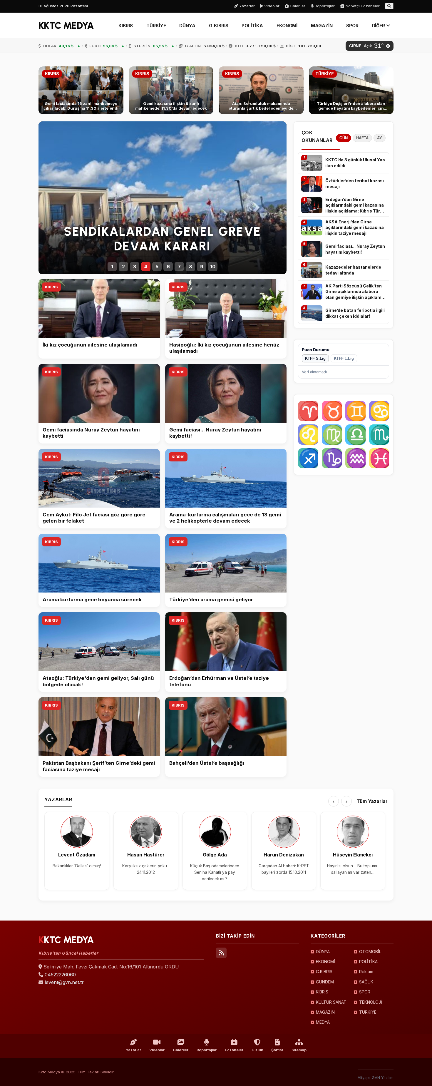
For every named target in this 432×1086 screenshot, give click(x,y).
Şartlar (277, 1050)
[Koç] (308, 411)
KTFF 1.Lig (344, 358)
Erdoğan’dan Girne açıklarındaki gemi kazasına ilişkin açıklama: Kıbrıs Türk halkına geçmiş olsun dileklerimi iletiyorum (354, 205)
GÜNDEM (325, 981)
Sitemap (299, 1050)
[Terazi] (355, 434)
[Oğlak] (332, 458)
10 (212, 267)
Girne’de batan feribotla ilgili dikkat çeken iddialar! (355, 313)
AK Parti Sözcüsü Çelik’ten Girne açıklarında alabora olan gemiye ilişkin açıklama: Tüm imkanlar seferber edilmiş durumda (355, 291)
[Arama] (389, 6)
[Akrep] (379, 434)
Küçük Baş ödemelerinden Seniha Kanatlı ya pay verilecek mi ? (214, 872)
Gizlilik (257, 1050)
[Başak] (332, 434)
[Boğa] (332, 411)
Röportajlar (324, 6)
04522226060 (60, 975)
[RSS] (221, 953)
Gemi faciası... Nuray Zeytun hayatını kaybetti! (355, 249)
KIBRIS (125, 26)
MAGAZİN (321, 26)
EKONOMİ (287, 26)
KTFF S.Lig (315, 358)
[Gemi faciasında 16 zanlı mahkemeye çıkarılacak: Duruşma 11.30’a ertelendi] (80, 90)
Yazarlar (246, 6)
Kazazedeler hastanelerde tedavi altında (353, 270)
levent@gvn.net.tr (64, 982)
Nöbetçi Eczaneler (362, 6)
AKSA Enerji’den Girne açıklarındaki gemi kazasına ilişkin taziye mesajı (354, 227)
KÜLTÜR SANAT (331, 1002)
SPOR (352, 26)
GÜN (343, 138)
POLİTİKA (252, 26)
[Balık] (379, 458)
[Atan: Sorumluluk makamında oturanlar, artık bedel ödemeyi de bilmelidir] (261, 90)
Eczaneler (234, 1050)
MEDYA (323, 1022)
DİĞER (379, 26)
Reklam (366, 971)
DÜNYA (187, 26)
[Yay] (308, 458)
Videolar (271, 6)
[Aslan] (308, 434)
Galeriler (297, 6)
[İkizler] (355, 411)
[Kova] (355, 458)
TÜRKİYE (156, 26)
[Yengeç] (379, 411)
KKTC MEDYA (66, 25)
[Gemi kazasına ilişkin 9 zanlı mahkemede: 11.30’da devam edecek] (171, 90)
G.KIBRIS (218, 26)
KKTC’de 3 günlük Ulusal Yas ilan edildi (355, 162)
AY (379, 138)
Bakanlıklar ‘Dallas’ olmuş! (77, 866)
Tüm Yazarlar (372, 801)
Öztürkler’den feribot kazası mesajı (354, 183)
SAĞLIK (366, 981)
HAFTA (362, 138)
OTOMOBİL (370, 951)
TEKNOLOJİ (370, 1002)
